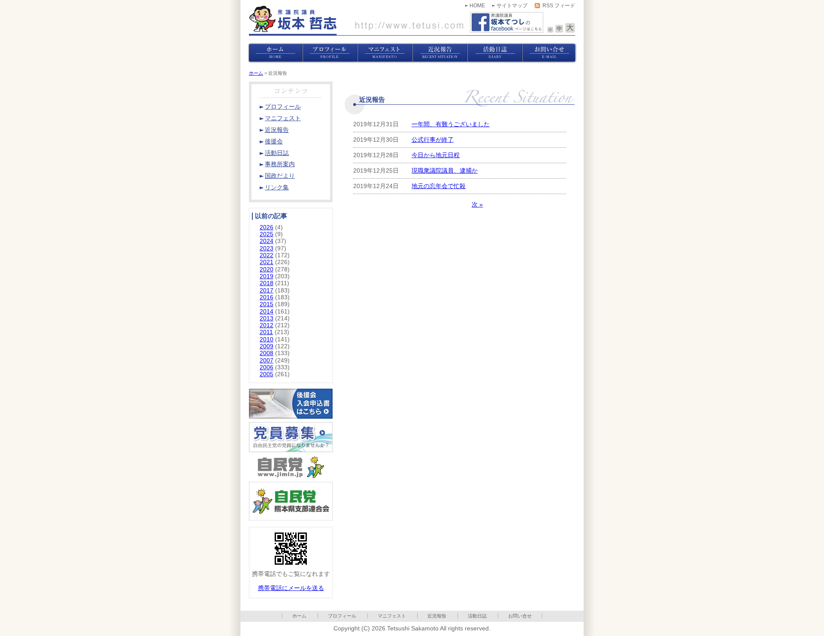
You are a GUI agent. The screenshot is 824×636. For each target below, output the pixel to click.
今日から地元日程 (436, 155)
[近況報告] (439, 53)
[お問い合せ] (549, 53)
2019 (266, 276)
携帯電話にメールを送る (291, 588)
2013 (266, 318)
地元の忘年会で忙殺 (439, 186)
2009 (266, 346)
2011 (266, 332)
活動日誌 (477, 615)
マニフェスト (392, 615)
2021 (266, 262)
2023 (266, 248)
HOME (477, 6)
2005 (266, 374)
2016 (266, 297)
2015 (266, 304)
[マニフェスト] (384, 53)
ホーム (256, 73)
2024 (266, 241)
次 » (477, 204)
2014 (266, 311)
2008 (266, 353)
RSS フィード (558, 6)
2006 (266, 367)
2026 (266, 227)
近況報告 (436, 615)
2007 (266, 360)
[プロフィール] (330, 53)
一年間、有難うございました (451, 124)
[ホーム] (275, 53)
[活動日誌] (494, 53)
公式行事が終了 (433, 140)
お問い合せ (520, 615)
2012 (266, 325)
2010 (266, 339)
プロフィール (342, 615)
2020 (266, 269)
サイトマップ (512, 6)
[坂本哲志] (356, 20)
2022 (266, 255)
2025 (266, 234)
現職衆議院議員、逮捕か (445, 170)
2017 (266, 290)
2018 (266, 283)
